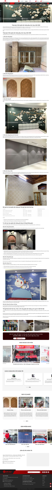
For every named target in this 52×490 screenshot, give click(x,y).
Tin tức (25, 3)
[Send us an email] (46, 472)
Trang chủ (4, 3)
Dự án (21, 3)
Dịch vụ (12, 3)
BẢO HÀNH (34, 3)
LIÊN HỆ (30, 3)
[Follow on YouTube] (48, 472)
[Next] (47, 326)
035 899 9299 (38, 1)
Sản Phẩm (16, 3)
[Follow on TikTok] (45, 472)
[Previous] (4, 326)
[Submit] (48, 3)
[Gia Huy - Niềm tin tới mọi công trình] (3, 1)
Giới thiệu (7, 3)
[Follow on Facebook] (43, 472)
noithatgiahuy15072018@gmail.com (45, 1)
